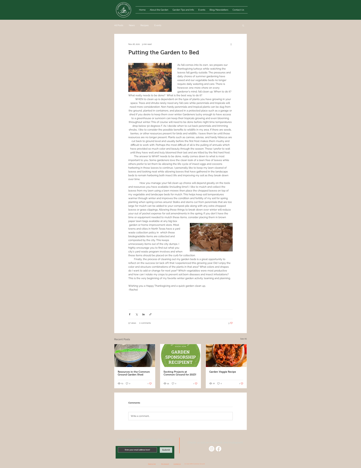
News (132, 25)
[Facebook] (218, 448)
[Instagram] (211, 448)
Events (157, 25)
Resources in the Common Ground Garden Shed (134, 373)
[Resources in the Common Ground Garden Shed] (134, 355)
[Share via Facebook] (129, 314)
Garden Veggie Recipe (222, 371)
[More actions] (231, 44)
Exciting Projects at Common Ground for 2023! (180, 373)
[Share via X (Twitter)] (136, 314)
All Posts (118, 25)
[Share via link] (150, 314)
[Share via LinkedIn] (143, 314)
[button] (201, 9)
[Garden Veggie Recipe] (226, 355)
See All (243, 339)
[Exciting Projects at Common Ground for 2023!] (180, 355)
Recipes (144, 25)
